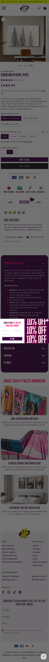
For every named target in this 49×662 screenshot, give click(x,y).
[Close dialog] (47, 320)
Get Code (12, 339)
